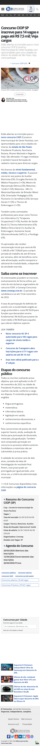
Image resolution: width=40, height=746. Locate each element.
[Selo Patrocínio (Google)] (31, 9)
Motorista (22, 524)
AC (7, 15)
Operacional (24, 527)
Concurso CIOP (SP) (18, 63)
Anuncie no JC (13, 724)
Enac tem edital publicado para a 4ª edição (22, 361)
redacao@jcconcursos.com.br (16, 100)
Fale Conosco (26, 719)
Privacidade (27, 724)
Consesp (19, 537)
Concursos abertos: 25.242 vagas (15, 580)
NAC (2, 15)
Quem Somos (13, 719)
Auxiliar (30, 524)
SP (22, 540)
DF (31, 15)
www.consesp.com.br (11, 290)
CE (27, 15)
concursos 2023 (7, 576)
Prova (12, 562)
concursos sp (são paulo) (24, 576)
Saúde (33, 527)
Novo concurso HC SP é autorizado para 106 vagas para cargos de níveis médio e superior (21, 338)
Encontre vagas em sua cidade (12, 623)
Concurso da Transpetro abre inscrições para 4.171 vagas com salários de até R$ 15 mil (22, 351)
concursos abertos (25, 573)
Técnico (13, 524)
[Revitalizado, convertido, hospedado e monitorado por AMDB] (37, 742)
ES (35, 15)
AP (15, 15)
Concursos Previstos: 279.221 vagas (16, 585)
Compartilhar (20, 94)
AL (11, 15)
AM (19, 15)
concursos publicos (9, 573)
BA (23, 15)
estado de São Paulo (22, 146)
